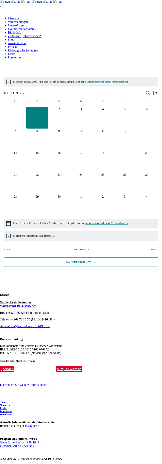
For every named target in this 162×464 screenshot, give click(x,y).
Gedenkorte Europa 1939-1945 (19, 442)
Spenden (7, 369)
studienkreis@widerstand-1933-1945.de (25, 326)
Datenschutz (6, 414)
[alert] (81, 81)
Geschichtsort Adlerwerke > (17, 446)
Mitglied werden (69, 369)
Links (3, 408)
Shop (3, 401)
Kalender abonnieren (78, 261)
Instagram (31, 425)
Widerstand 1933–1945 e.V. (18, 306)
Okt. (153, 249)
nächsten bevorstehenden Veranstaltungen (106, 81)
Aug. (9, 249)
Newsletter (6, 405)
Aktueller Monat (81, 249)
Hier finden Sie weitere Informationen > (25, 384)
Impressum (6, 411)
